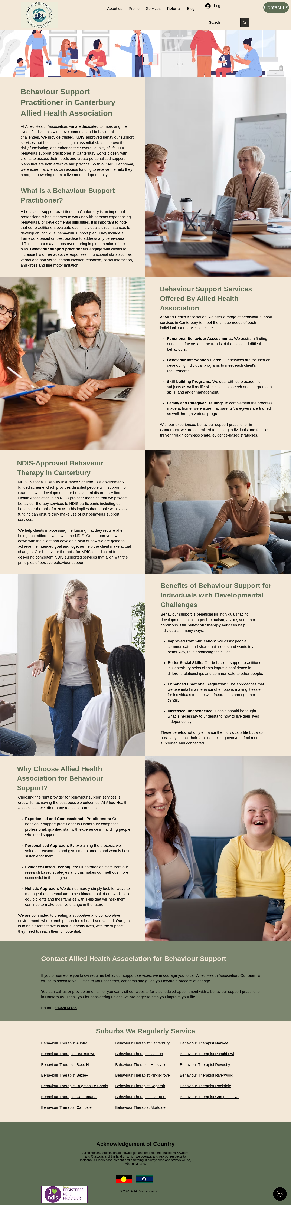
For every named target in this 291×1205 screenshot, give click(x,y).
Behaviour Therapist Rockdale (205, 1086)
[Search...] (244, 22)
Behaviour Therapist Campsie (66, 1107)
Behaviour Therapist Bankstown (68, 1054)
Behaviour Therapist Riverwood (206, 1075)
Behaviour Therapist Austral (64, 1043)
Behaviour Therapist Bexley (64, 1075)
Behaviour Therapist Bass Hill (66, 1065)
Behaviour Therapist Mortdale (140, 1107)
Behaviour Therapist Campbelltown (209, 1097)
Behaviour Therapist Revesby (205, 1065)
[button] (153, 8)
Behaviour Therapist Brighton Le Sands (74, 1086)
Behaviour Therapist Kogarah (140, 1086)
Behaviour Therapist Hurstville (140, 1065)
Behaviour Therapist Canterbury (142, 1043)
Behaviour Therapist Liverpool (140, 1097)
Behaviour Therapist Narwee (204, 1043)
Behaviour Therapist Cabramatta (69, 1097)
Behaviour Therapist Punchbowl (207, 1054)
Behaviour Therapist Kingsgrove (142, 1075)
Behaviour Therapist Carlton (139, 1054)
